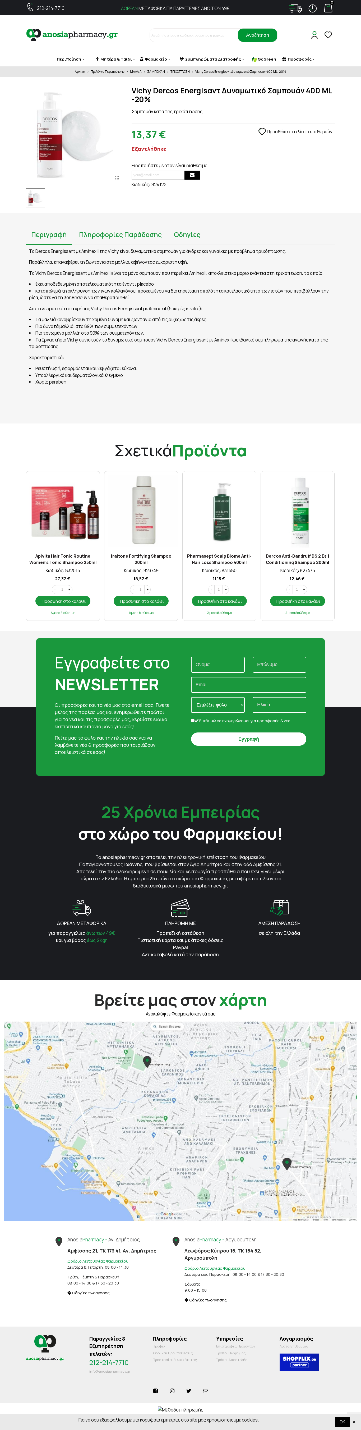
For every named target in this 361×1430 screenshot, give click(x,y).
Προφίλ (159, 1346)
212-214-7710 (50, 8)
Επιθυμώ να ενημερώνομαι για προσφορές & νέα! (245, 720)
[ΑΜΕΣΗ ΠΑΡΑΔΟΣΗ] (279, 907)
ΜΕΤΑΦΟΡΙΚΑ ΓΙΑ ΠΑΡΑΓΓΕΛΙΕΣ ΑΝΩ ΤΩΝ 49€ (175, 8)
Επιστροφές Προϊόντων (235, 1346)
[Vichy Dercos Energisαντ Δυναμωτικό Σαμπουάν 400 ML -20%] (117, 177)
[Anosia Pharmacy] (72, 35)
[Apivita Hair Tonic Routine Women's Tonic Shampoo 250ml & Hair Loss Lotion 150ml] (63, 510)
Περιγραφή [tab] (49, 234)
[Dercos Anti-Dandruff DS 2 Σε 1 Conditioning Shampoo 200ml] (297, 510)
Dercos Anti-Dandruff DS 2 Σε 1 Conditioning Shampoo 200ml (297, 558)
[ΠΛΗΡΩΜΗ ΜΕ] (180, 907)
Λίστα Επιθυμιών (294, 1346)
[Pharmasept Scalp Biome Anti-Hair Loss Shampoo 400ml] (219, 510)
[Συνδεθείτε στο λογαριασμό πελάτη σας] (315, 35)
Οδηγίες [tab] (187, 234)
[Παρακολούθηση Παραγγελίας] (295, 8)
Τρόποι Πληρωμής (231, 1353)
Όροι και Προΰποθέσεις (173, 1353)
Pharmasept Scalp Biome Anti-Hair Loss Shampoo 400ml (219, 558)
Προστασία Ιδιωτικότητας (175, 1359)
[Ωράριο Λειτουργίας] (312, 8)
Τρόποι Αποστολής (231, 1359)
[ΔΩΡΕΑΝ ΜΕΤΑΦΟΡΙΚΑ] (81, 907)
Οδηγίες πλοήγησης (90, 1293)
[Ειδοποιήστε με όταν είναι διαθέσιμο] (192, 175)
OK (342, 1422)
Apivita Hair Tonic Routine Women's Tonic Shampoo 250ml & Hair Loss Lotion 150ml (63, 558)
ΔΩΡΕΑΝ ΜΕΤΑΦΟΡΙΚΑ (81, 923)
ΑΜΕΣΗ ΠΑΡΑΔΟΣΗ (279, 923)
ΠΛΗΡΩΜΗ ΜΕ (180, 923)
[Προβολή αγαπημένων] (328, 35)
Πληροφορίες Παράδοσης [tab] (120, 234)
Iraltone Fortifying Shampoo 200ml (141, 558)
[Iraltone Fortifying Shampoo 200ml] (141, 510)
